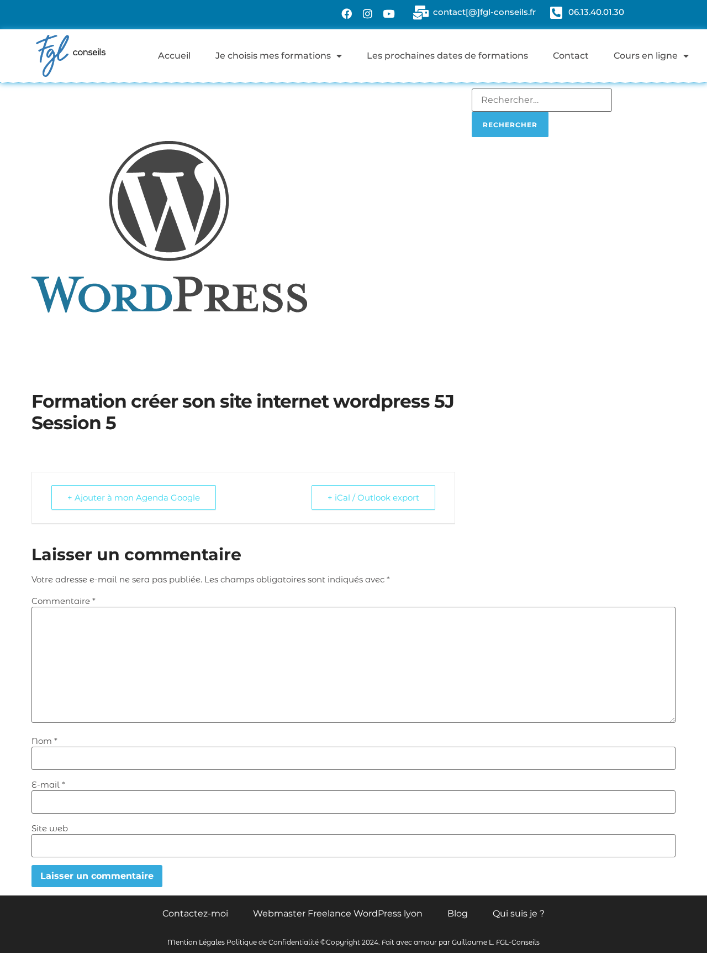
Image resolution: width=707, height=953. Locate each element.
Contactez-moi (195, 913)
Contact (571, 55)
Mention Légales (196, 942)
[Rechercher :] (542, 100)
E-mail (48, 784)
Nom (44, 741)
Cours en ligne (646, 55)
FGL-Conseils (518, 942)
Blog (457, 913)
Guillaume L (472, 942)
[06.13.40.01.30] (556, 12)
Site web (49, 828)
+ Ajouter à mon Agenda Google (133, 497)
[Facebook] (346, 13)
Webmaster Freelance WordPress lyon (338, 913)
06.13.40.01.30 (596, 12)
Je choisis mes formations (273, 55)
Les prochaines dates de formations (447, 55)
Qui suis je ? (519, 913)
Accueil (174, 55)
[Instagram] (367, 13)
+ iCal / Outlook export (373, 497)
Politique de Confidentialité (272, 942)
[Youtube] (388, 13)
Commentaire (63, 601)
